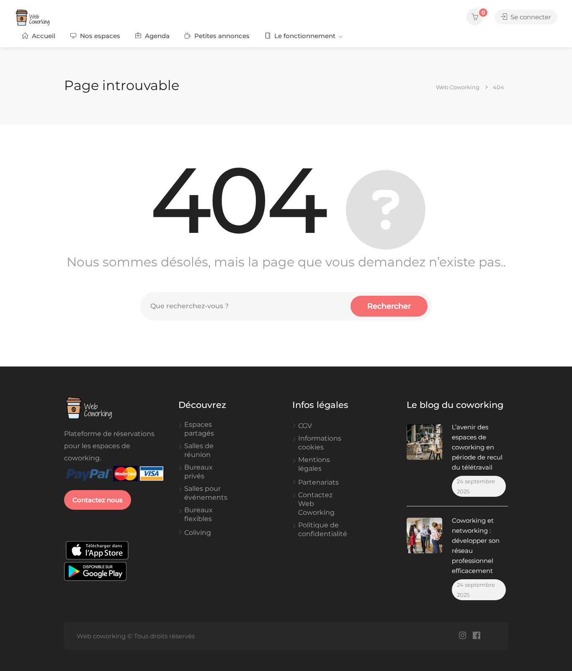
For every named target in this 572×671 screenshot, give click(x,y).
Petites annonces (221, 36)
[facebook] (476, 636)
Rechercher (389, 306)
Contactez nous (97, 500)
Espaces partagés (199, 429)
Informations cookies (319, 442)
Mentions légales (314, 464)
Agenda (156, 36)
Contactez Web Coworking (316, 503)
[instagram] (462, 636)
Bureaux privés (198, 471)
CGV (305, 426)
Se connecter (530, 17)
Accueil (42, 36)
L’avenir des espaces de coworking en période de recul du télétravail (477, 447)
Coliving (197, 533)
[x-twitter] (490, 636)
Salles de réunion (199, 450)
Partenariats (318, 482)
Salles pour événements (205, 493)
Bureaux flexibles (198, 514)
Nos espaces (99, 36)
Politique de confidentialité (322, 529)
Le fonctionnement (304, 36)
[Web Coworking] (44, 17)
